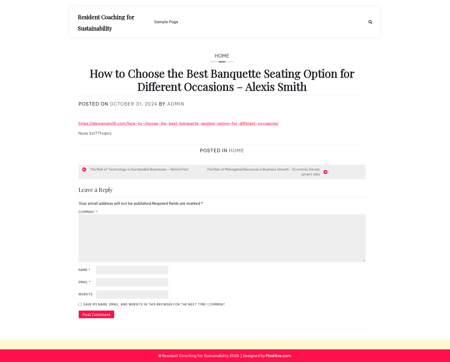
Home (222, 56)
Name (84, 270)
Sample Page (166, 21)
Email (85, 282)
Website (86, 294)
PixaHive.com (278, 355)
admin (175, 104)
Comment (88, 212)
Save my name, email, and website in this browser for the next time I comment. (154, 304)
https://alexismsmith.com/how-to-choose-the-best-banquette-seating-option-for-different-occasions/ (179, 123)
